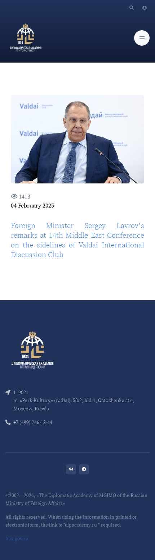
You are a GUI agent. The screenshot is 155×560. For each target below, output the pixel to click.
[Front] (32, 349)
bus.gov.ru (16, 539)
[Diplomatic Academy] (25, 38)
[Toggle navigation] (142, 38)
